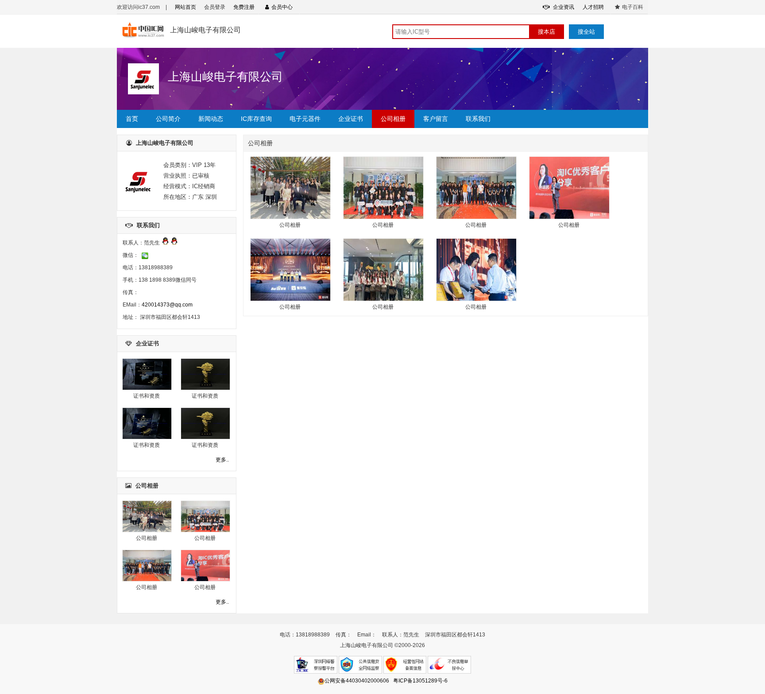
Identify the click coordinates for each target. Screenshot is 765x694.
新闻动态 (210, 118)
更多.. (222, 460)
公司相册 (393, 118)
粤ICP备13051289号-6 (420, 681)
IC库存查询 (256, 118)
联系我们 (478, 118)
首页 (132, 118)
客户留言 (435, 118)
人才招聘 (593, 7)
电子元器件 (305, 118)
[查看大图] (147, 388)
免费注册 (244, 7)
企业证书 (350, 118)
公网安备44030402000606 (357, 681)
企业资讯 (563, 7)
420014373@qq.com (167, 305)
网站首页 (185, 7)
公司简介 (168, 118)
